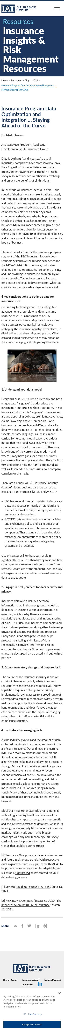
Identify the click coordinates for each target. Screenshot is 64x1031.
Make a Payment (52, 980)
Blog (27, 80)
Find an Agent (10, 980)
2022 (35, 80)
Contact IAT (22, 873)
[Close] (60, 993)
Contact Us (27, 984)
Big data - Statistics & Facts (33, 887)
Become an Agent (30, 980)
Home (4, 80)
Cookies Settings (33, 1014)
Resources (16, 80)
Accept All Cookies (32, 1024)
